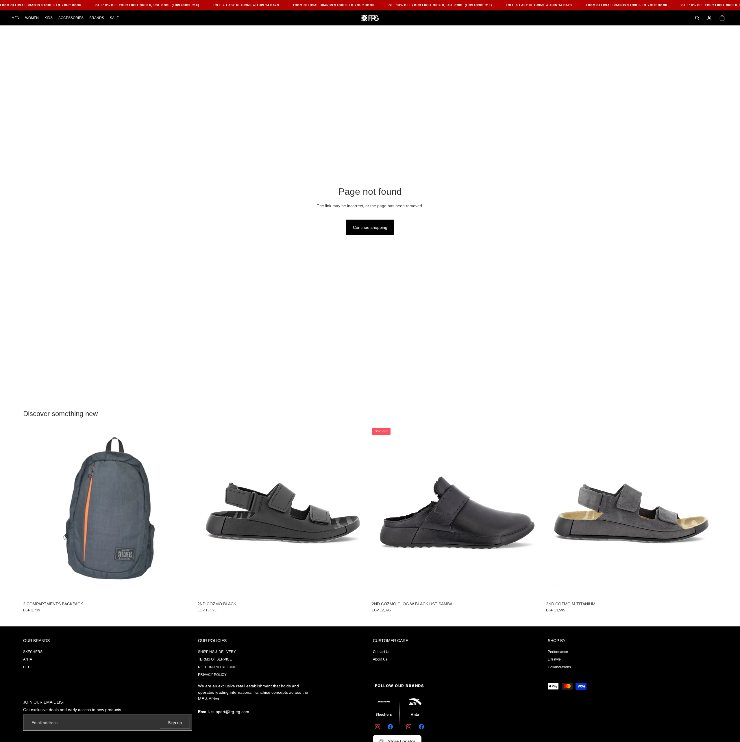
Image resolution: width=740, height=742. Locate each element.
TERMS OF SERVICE (215, 659)
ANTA (27, 659)
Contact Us (381, 652)
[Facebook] (390, 726)
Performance (558, 652)
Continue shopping (370, 227)
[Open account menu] (709, 18)
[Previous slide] (380, 513)
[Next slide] (534, 513)
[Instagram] (377, 726)
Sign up (175, 722)
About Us (380, 659)
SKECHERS (32, 652)
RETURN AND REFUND (217, 667)
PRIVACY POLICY (212, 675)
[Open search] (697, 18)
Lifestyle (554, 659)
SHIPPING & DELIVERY (217, 652)
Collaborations (559, 667)
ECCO (28, 667)
